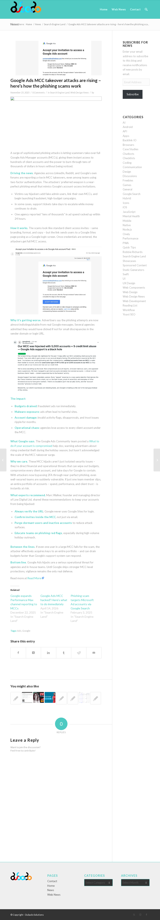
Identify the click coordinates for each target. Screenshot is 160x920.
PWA (126, 243)
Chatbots (128, 153)
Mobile (127, 220)
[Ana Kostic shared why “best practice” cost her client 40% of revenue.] (38, 697)
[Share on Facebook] (18, 652)
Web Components (134, 287)
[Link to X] (134, 914)
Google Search (131, 194)
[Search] (146, 9)
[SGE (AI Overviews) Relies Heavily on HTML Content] (73, 698)
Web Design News (79, 92)
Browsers (128, 144)
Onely (126, 234)
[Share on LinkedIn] (48, 652)
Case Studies (130, 149)
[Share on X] (33, 652)
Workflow (129, 310)
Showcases (129, 261)
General (127, 189)
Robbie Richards (132, 252)
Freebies (128, 180)
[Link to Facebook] (146, 914)
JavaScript (129, 211)
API (125, 131)
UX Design (129, 283)
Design (127, 171)
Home (51, 885)
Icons (126, 203)
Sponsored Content (135, 265)
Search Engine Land (60, 92)
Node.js (127, 229)
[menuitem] (104, 9)
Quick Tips (129, 247)
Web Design (130, 292)
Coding (127, 162)
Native (127, 225)
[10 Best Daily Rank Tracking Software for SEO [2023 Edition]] (61, 698)
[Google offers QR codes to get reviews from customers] (27, 697)
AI (124, 122)
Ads (19, 630)
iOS (125, 207)
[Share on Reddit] (78, 652)
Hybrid (127, 198)
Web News (53, 894)
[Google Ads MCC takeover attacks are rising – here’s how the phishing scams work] (56, 58)
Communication (132, 167)
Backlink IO (129, 140)
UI (124, 278)
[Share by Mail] (93, 652)
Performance (130, 238)
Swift (126, 274)
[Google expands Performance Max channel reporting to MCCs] (84, 697)
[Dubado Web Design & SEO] (25, 9)
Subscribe (133, 94)
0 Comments (38, 92)
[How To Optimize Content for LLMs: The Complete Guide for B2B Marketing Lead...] (3, 460)
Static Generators (133, 270)
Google (26, 630)
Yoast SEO (129, 314)
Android (128, 127)
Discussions (130, 176)
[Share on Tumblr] (63, 652)
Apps (126, 136)
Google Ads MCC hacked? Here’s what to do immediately (53, 600)
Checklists (129, 158)
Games (127, 185)
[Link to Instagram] (140, 914)
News (50, 890)
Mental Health (131, 216)
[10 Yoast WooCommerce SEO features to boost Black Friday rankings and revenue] (95, 698)
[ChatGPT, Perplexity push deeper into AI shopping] (157, 460)
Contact (52, 881)
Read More (34, 578)
